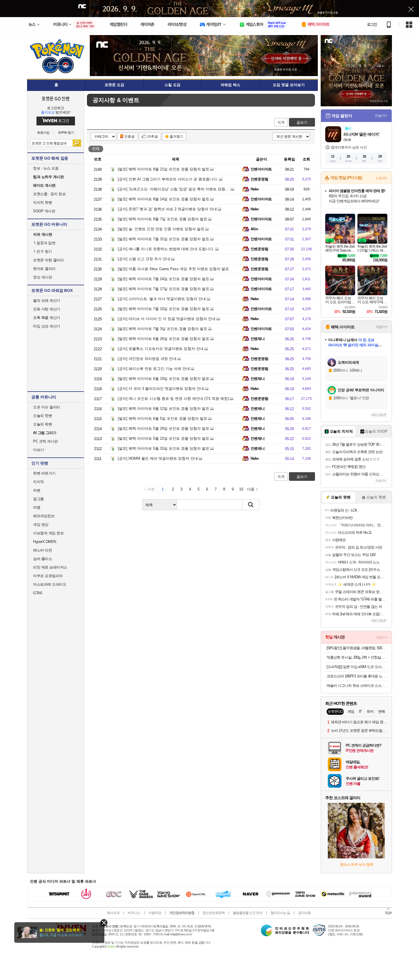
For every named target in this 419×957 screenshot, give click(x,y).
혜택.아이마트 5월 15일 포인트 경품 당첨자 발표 (163, 448)
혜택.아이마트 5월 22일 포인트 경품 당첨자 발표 (163, 438)
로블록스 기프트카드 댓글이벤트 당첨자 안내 (161, 349)
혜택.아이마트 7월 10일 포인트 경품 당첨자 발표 (163, 309)
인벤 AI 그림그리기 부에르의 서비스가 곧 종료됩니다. (168, 179)
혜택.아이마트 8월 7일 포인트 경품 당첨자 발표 (162, 219)
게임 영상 (40, 524)
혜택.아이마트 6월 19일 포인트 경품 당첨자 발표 (163, 378)
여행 (36, 507)
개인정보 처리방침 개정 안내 (147, 359)
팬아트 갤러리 (44, 268)
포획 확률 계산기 (46, 317)
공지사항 (304, 913)
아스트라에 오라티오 (49, 584)
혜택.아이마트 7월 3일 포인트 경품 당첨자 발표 (162, 329)
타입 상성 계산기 (46, 326)
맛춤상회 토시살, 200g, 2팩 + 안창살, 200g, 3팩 (357, 657)
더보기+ (381, 115)
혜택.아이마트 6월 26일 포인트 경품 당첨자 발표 (163, 339)
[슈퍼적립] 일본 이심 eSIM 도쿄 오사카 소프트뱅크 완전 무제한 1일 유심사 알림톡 (357, 667)
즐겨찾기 (176, 137)
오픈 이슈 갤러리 (46, 407)
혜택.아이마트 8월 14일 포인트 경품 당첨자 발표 (163, 199)
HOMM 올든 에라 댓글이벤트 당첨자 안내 (158, 458)
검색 (77, 143)
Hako (255, 189)
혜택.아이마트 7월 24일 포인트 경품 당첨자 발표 (163, 279)
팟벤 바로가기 (44, 473)
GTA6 (37, 593)
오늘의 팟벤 (42, 424)
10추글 (152, 137)
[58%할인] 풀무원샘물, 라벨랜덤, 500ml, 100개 (357, 648)
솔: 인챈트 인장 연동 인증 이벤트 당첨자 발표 (161, 229)
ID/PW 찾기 (66, 132)
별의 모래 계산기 (46, 300)
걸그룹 (38, 499)
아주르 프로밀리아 (48, 576)
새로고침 (377, 414)
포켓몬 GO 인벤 (56, 98)
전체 (95, 148)
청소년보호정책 (214, 913)
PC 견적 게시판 (45, 441)
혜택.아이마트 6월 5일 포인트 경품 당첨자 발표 (162, 418)
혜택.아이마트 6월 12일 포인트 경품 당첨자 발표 (163, 408)
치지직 (38, 482)
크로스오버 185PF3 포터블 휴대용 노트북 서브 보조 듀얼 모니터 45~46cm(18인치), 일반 (357, 676)
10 (241, 489)
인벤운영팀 (259, 179)
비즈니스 (134, 913)
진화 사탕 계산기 (46, 309)
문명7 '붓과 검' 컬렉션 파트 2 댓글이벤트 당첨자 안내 (167, 209)
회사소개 (113, 913)
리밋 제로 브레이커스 (50, 567)
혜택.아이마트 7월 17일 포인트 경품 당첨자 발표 (163, 289)
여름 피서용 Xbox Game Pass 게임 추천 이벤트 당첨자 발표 (173, 269)
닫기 (103, 922)
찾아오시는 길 (280, 913)
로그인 (372, 24)
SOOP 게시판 (44, 211)
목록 (281, 122)
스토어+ (381, 178)
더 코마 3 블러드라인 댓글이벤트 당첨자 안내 (161, 388)
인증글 (129, 137)
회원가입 (43, 132)
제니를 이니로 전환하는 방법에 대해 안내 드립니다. (166, 249)
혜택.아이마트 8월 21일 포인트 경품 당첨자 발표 (163, 169)
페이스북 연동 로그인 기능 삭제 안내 (154, 368)
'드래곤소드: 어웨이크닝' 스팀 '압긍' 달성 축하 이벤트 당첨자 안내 (177, 189)
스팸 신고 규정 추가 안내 (144, 259)
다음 (251, 489)
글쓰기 (302, 122)
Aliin (254, 229)
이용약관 (155, 913)
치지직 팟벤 (42, 202)
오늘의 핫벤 (42, 416)
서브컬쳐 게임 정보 (48, 533)
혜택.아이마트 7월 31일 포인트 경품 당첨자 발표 (163, 239)
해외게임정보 (43, 516)
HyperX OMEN (44, 541)
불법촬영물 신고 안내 (247, 913)
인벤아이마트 (261, 169)
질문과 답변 (44, 243)
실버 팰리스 (42, 559)
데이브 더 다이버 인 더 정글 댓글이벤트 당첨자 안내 (166, 319)
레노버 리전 (42, 550)
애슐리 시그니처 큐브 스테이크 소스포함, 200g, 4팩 (357, 685)
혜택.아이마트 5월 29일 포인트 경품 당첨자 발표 (163, 428)
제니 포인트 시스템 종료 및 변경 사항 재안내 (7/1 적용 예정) (173, 398)
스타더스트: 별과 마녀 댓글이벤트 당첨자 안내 (162, 299)
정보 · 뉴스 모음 (45, 168)
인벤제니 (258, 339)
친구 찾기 (42, 251)
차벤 (36, 490)
